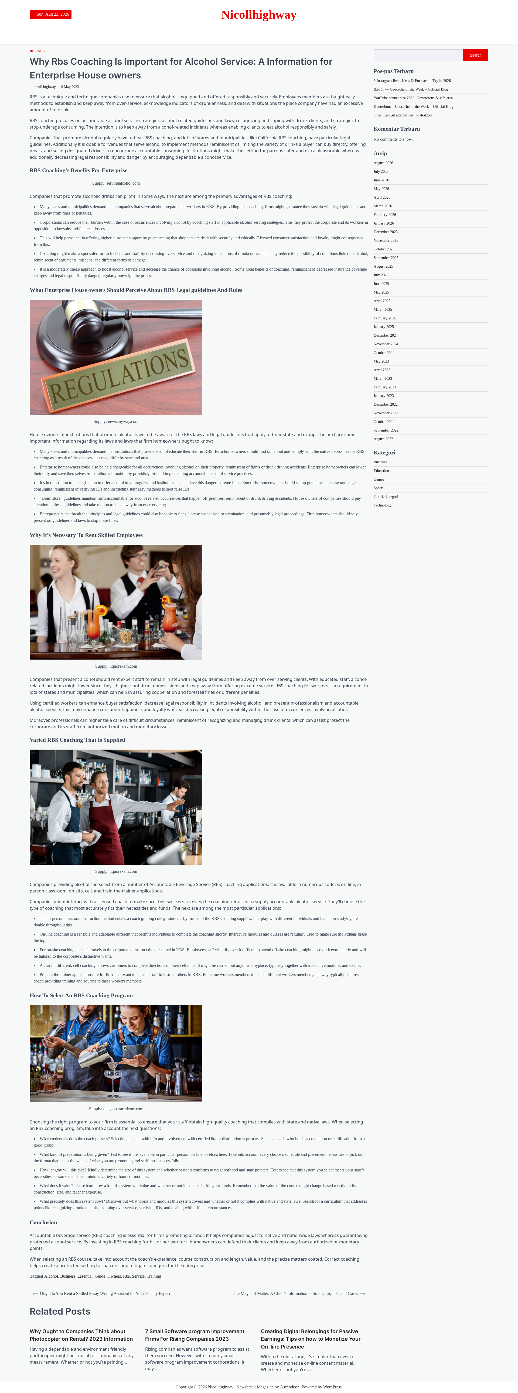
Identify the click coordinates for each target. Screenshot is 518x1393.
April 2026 (382, 197)
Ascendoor (289, 1387)
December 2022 (386, 404)
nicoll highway (45, 87)
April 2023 (382, 370)
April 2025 (382, 301)
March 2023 (383, 379)
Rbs (126, 1276)
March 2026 (383, 206)
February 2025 (385, 318)
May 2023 (381, 361)
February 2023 (385, 387)
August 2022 (383, 439)
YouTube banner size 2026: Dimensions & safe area (413, 98)
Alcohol (51, 1276)
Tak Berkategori (386, 497)
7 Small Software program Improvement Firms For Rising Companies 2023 (194, 1335)
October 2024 (384, 353)
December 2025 (386, 232)
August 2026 (383, 163)
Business (38, 51)
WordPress (332, 1387)
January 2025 (384, 327)
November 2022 (386, 413)
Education (381, 471)
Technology (382, 505)
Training (154, 1276)
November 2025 (386, 241)
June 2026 (381, 180)
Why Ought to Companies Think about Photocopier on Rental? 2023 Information (81, 1335)
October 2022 (384, 422)
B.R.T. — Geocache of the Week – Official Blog (411, 89)
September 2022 (386, 430)
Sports (378, 488)
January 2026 (384, 223)
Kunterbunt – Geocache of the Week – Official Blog (413, 107)
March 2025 (383, 310)
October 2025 (384, 249)
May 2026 (381, 189)
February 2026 (385, 215)
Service (138, 1276)
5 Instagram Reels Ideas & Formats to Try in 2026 (412, 81)
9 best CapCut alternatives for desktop (403, 115)
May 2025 (381, 292)
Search (476, 55)
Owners (114, 1276)
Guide (100, 1276)
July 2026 (381, 172)
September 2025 (386, 258)
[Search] (484, 36)
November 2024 (386, 344)
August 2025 (383, 266)
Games (379, 479)
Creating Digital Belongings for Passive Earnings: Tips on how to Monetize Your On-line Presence (311, 1339)
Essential (85, 1276)
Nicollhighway (259, 14)
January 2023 (384, 396)
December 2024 (386, 335)
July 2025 (381, 275)
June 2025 (381, 284)
